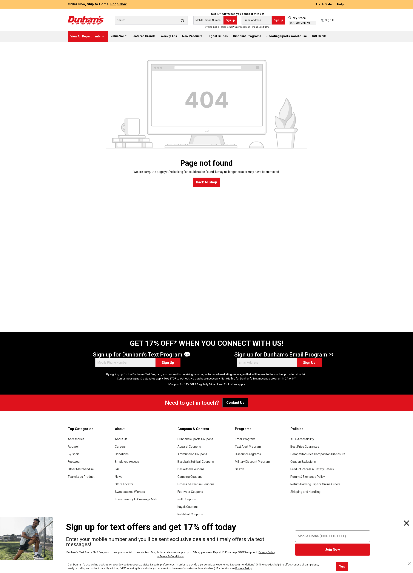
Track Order (324, 4)
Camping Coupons (189, 476)
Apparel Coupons (189, 446)
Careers (120, 446)
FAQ (117, 469)
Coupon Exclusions (303, 461)
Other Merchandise (81, 469)
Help (340, 4)
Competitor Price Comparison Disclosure (317, 454)
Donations (122, 454)
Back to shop (206, 182)
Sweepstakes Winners (130, 491)
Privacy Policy (239, 27)
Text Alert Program (248, 446)
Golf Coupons (186, 499)
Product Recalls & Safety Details (312, 469)
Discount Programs (248, 454)
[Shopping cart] (342, 20)
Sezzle (239, 469)
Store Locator (124, 484)
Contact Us (235, 403)
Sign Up (230, 20)
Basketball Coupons (190, 469)
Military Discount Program (252, 461)
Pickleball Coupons (190, 514)
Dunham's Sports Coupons (195, 439)
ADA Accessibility (302, 439)
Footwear (74, 461)
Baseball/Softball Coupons (195, 461)
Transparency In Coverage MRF (136, 499)
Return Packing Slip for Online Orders (315, 484)
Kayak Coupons (187, 506)
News (118, 476)
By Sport (73, 454)
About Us (121, 439)
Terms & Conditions (260, 27)
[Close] (406, 523)
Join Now (332, 549)
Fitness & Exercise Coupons (195, 484)
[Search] (183, 20)
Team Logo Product (81, 476)
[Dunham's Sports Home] (86, 20)
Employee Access (127, 461)
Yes (342, 566)
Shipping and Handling (305, 491)
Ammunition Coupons (192, 454)
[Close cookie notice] (409, 564)
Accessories (76, 439)
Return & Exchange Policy (307, 476)
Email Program (245, 439)
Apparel (73, 446)
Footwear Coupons (190, 491)
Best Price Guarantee (304, 446)
